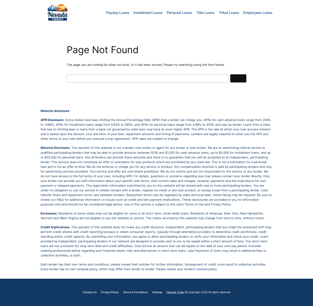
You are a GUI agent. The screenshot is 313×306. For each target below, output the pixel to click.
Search (238, 78)
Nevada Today (175, 292)
